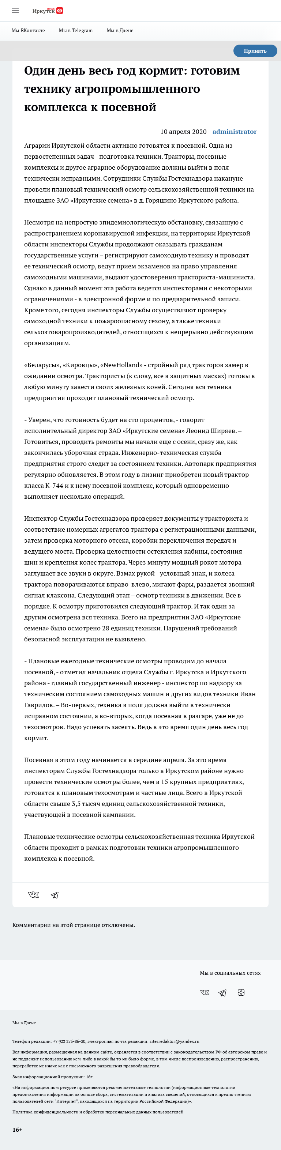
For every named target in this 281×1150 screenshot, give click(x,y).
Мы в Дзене (120, 30)
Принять (255, 51)
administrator (235, 131)
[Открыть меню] (15, 10)
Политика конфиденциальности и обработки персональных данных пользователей (97, 1112)
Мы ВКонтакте (28, 30)
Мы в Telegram (76, 30)
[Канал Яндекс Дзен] (241, 992)
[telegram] (57, 895)
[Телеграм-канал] (223, 992)
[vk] (34, 895)
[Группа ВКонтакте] (204, 992)
